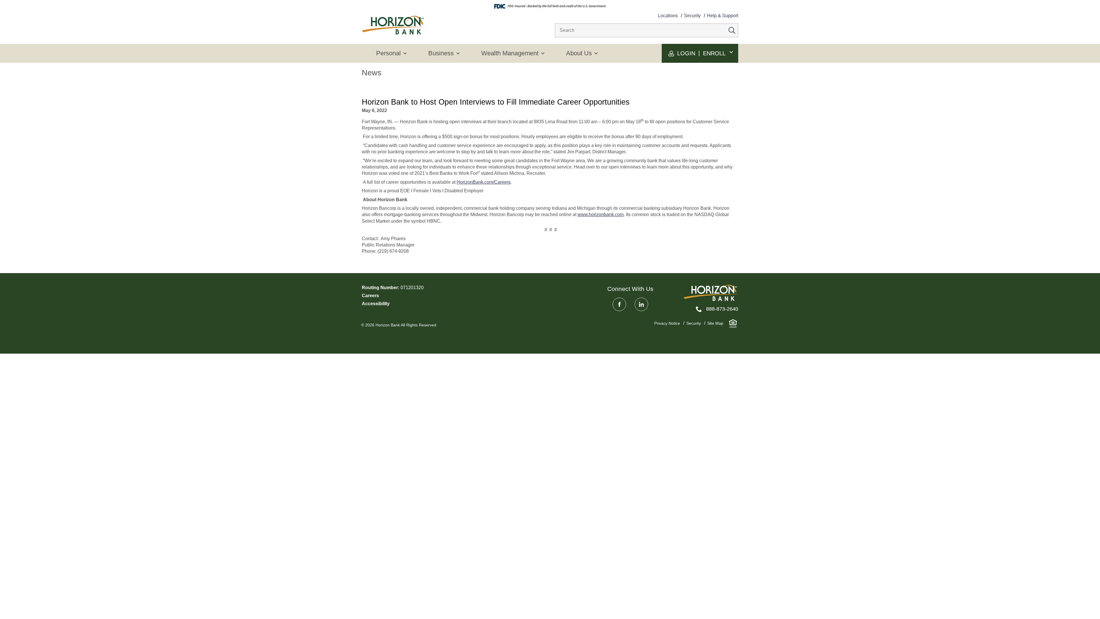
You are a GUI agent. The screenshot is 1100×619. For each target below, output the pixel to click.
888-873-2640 (722, 309)
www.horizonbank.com (601, 214)
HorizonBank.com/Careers (483, 182)
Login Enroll (700, 53)
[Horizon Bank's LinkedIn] (641, 304)
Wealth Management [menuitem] (510, 53)
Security (692, 15)
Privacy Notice (667, 323)
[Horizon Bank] (710, 293)
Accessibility (376, 303)
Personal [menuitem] (388, 53)
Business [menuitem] (441, 53)
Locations (668, 15)
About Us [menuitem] (579, 53)
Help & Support (722, 15)
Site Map (715, 323)
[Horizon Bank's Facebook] (619, 304)
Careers (370, 295)
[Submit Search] (732, 30)
